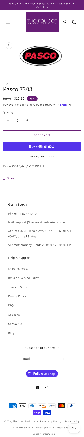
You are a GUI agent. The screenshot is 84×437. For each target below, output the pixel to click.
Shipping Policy (18, 268)
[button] (8, 21)
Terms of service (43, 427)
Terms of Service (19, 287)
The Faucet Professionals (26, 421)
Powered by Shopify (50, 421)
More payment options (42, 156)
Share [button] (11, 178)
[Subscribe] (62, 359)
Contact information (44, 433)
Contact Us (15, 324)
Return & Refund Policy (23, 278)
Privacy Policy (17, 296)
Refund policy (72, 421)
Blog (11, 333)
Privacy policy (23, 427)
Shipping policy (63, 427)
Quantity (8, 112)
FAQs (11, 305)
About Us (14, 314)
